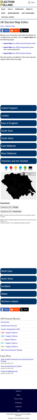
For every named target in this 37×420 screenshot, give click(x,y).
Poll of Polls (5, 322)
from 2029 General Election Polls (19, 43)
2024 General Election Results (11, 350)
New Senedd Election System (11, 366)
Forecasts (19, 9)
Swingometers (13, 13)
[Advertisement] (18, 83)
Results (29, 9)
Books (18, 395)
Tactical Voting (7, 17)
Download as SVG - (9, 207)
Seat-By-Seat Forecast (9, 326)
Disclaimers (18, 402)
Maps (3, 13)
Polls (10, 9)
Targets (8, 333)
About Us (18, 391)
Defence (15, 333)
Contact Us (18, 406)
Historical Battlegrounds (9, 371)
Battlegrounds (28, 13)
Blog (3, 9)
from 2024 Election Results (17, 53)
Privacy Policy (18, 399)
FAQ (18, 410)
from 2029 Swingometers (17, 47)
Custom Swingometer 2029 (10, 329)
